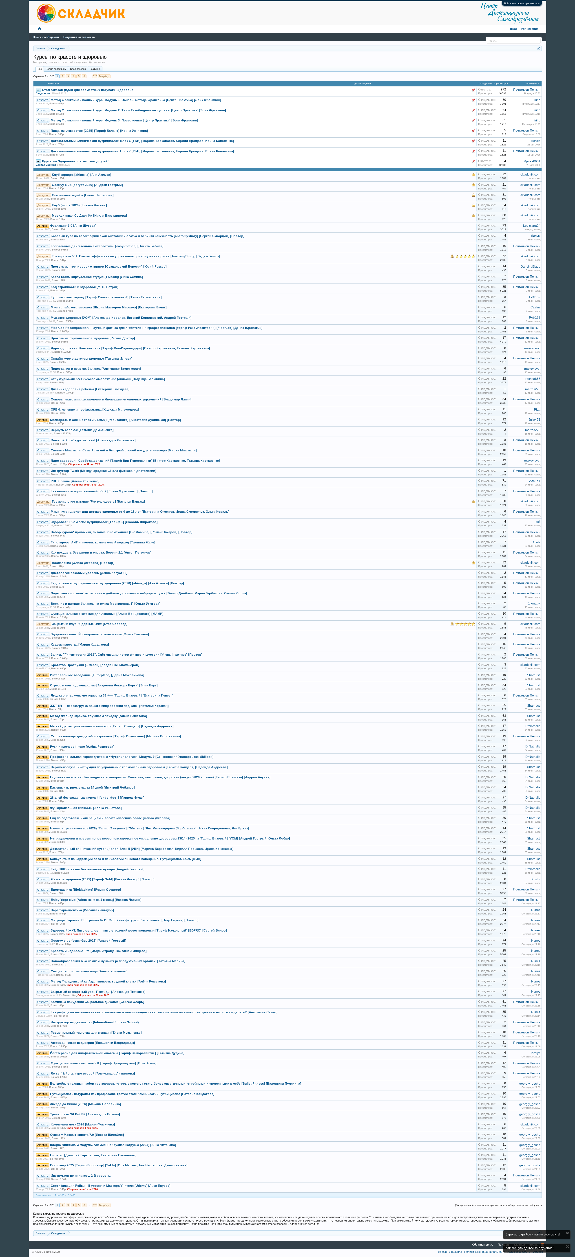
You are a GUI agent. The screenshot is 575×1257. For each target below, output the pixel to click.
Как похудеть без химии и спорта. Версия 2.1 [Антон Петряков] (101, 552)
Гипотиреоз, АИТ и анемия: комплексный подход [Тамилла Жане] (103, 542)
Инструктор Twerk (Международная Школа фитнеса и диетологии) (103, 470)
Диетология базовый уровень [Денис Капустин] (89, 573)
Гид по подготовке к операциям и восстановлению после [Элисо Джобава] (110, 818)
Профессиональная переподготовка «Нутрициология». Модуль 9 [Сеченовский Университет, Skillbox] (132, 756)
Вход (513, 29)
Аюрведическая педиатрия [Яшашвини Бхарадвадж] (93, 1042)
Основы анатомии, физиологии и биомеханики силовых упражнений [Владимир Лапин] (121, 399)
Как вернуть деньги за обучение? (530, 1248)
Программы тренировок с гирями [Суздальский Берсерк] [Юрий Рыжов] (109, 266)
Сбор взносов (78, 69)
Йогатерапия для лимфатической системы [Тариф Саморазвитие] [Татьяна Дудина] (117, 1053)
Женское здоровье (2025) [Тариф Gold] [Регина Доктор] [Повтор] (103, 879)
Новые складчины (56, 69)
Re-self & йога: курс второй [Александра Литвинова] (93, 1073)
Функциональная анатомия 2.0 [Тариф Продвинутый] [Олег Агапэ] (104, 1063)
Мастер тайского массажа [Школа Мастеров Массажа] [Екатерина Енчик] (109, 307)
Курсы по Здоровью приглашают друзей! (75, 161)
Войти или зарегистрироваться (522, 3)
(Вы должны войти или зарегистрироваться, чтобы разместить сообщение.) (498, 1205)
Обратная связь (482, 1244)
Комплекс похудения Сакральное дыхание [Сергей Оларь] (97, 1002)
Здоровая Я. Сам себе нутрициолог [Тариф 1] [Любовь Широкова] (104, 522)
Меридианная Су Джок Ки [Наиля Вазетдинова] (89, 215)
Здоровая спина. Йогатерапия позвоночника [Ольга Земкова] (100, 634)
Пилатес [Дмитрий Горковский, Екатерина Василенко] (93, 1155)
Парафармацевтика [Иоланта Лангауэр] (82, 910)
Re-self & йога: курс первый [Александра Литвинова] (93, 440)
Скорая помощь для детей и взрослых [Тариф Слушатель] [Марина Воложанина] (116, 736)
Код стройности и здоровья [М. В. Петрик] (85, 287)
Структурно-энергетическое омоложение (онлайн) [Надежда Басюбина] (108, 379)
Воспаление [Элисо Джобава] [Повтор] (83, 563)
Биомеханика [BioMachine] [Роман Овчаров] (86, 889)
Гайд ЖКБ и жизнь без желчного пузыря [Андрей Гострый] (97, 869)
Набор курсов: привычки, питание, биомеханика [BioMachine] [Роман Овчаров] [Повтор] (121, 532)
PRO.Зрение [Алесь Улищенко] (75, 481)
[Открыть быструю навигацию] (538, 48)
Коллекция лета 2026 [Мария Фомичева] (83, 1124)
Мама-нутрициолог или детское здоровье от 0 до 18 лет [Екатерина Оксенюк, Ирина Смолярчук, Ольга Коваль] (140, 511)
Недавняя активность (79, 37)
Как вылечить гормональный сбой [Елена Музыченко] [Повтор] (102, 491)
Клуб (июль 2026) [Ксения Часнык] (79, 205)
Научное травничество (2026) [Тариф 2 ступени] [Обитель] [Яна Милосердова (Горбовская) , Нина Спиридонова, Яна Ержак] (149, 828)
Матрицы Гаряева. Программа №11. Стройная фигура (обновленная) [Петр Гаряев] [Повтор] (125, 920)
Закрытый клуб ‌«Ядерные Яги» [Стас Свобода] (90, 624)
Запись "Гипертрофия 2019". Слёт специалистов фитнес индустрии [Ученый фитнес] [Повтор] (126, 654)
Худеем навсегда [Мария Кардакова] (80, 644)
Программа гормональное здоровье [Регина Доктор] (93, 338)
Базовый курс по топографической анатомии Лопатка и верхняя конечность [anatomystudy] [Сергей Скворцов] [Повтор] (147, 236)
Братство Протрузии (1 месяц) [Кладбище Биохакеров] (95, 665)
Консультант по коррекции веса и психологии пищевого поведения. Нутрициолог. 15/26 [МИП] (125, 859)
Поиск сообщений (46, 37)
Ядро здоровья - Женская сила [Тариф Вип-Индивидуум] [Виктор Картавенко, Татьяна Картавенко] (130, 348)
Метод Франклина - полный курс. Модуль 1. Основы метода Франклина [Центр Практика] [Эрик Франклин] (136, 100)
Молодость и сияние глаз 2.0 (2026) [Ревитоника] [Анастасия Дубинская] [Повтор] (115, 420)
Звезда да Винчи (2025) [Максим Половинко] (85, 1104)
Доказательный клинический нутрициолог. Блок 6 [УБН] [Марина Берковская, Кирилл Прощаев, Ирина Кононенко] (142, 141)
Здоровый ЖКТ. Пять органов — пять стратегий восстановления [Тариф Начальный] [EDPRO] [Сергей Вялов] (139, 930)
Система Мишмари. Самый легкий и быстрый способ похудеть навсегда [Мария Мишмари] (124, 450)
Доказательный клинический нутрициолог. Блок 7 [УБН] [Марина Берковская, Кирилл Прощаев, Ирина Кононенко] (142, 151)
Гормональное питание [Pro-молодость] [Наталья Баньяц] (98, 501)
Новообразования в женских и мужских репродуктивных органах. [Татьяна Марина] (118, 961)
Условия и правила (450, 1251)
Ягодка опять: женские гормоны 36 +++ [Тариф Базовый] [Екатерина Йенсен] (112, 695)
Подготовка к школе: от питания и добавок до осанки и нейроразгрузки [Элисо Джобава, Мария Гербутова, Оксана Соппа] (149, 593)
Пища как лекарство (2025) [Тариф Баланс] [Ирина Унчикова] (99, 130)
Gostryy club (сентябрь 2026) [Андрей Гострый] (88, 940)
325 (95, 76)
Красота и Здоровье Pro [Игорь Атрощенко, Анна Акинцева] (99, 951)
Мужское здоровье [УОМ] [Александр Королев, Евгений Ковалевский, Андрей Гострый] (121, 317)
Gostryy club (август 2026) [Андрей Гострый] (87, 185)
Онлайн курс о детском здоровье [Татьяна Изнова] (91, 358)
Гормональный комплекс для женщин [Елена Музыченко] (96, 1032)
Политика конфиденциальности (484, 1251)
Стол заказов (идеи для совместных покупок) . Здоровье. (88, 90)
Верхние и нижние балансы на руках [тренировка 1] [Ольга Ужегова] (105, 603)
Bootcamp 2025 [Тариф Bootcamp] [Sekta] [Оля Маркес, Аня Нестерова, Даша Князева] (119, 1165)
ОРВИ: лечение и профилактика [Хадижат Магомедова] (95, 409)
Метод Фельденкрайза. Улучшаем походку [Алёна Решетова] (98, 716)
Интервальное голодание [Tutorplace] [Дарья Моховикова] (97, 675)
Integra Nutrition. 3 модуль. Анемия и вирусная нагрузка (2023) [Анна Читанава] (113, 1145)
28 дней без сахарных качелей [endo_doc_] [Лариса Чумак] (97, 797)
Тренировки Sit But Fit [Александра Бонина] (85, 1114)
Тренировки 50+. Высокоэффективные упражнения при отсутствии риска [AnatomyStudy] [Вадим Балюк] (136, 256)
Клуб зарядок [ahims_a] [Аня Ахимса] (81, 174)
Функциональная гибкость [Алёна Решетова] (86, 808)
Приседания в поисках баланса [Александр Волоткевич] (96, 368)
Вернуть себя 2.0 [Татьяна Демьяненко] (82, 430)
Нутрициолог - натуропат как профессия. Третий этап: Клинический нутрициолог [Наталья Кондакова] (132, 1094)
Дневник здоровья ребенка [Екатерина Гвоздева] (90, 389)
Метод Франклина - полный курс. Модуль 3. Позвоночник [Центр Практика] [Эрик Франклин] (124, 120)
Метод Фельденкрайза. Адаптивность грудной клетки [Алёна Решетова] (108, 981)
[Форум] (39, 29)
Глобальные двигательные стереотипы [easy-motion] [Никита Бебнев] (107, 246)
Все (40, 69)
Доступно (95, 69)
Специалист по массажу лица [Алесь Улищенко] (89, 971)
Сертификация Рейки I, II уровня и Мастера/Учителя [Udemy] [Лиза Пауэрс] (110, 1185)
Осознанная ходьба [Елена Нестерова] (83, 195)
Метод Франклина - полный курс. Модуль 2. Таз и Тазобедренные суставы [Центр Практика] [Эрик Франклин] (138, 110)
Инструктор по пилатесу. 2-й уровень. (81, 1175)
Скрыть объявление (567, 1233)
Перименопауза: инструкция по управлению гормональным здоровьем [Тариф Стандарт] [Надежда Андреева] (139, 767)
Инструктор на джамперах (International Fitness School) (95, 1022)
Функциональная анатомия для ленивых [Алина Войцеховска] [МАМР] (107, 613)
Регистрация (529, 29)
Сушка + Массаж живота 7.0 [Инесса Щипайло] (87, 1134)
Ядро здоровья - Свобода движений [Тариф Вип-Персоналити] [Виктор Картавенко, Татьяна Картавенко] (135, 460)
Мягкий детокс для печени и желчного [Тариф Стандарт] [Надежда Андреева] (112, 726)
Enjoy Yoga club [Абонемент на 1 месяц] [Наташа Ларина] (96, 899)
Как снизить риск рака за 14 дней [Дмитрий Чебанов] (92, 787)
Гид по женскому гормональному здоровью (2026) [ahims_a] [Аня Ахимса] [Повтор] (117, 583)
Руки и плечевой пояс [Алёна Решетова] (82, 746)
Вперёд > (104, 76)
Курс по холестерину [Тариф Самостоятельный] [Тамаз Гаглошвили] (106, 297)
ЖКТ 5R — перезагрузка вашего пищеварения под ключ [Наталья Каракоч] (109, 706)
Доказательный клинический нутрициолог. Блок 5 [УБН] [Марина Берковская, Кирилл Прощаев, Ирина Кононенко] (141, 848)
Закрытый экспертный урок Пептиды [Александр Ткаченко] (98, 991)
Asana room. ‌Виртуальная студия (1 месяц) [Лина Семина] (97, 277)
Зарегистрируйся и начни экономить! (533, 1234)
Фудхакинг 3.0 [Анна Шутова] (73, 225)
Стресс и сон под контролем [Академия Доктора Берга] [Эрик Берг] (104, 685)
